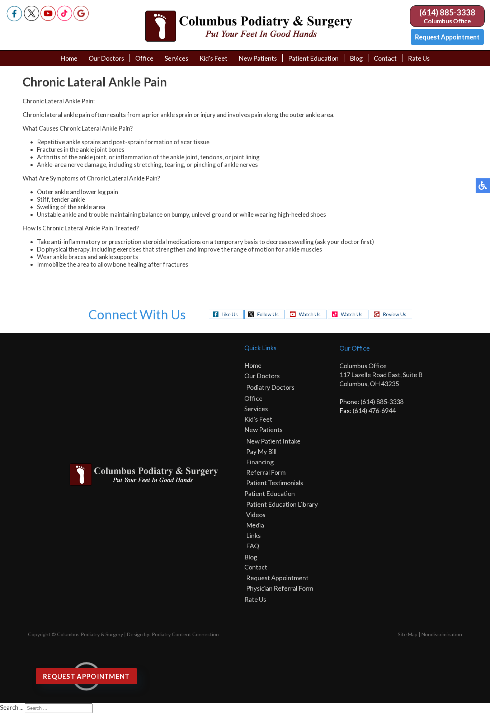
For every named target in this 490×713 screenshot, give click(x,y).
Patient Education (313, 58)
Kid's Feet (213, 58)
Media (255, 525)
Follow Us (268, 314)
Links (253, 535)
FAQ (252, 546)
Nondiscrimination (441, 634)
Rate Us (419, 58)
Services (176, 58)
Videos (255, 515)
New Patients (258, 58)
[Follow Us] (31, 19)
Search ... (12, 707)
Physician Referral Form (279, 588)
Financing (260, 462)
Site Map (408, 634)
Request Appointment (447, 37)
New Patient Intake (273, 441)
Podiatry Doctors (270, 387)
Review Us (394, 314)
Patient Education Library (282, 504)
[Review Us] (81, 19)
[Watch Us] (48, 19)
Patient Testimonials (274, 483)
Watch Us (310, 314)
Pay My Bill (261, 451)
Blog (356, 58)
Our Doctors (106, 58)
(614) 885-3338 (447, 12)
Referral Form (266, 472)
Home (68, 58)
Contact (385, 58)
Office (144, 58)
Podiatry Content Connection (185, 634)
